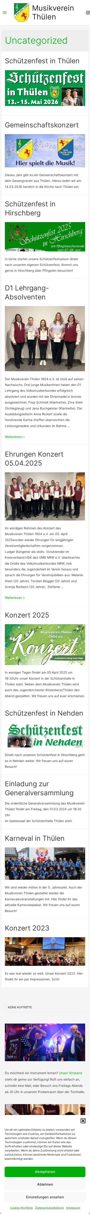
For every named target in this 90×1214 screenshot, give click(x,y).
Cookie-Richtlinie (21, 1207)
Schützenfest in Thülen (42, 61)
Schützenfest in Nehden (44, 713)
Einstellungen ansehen (45, 1197)
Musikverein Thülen (53, 12)
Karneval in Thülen (35, 838)
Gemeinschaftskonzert (42, 125)
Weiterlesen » (15, 437)
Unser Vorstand (70, 1073)
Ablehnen (45, 1184)
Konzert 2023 (27, 928)
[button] (83, 1120)
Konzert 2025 (27, 615)
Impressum (73, 1207)
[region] (45, 1042)
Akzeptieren (45, 1171)
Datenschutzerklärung (49, 1207)
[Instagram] (88, 13)
